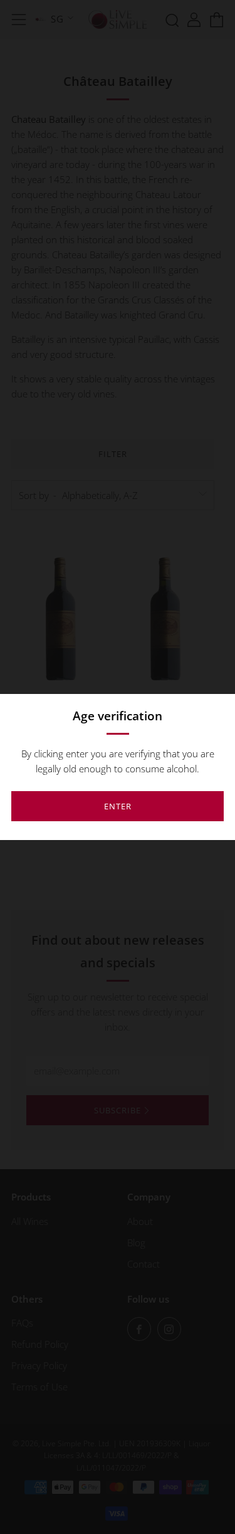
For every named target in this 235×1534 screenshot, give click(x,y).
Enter (118, 806)
